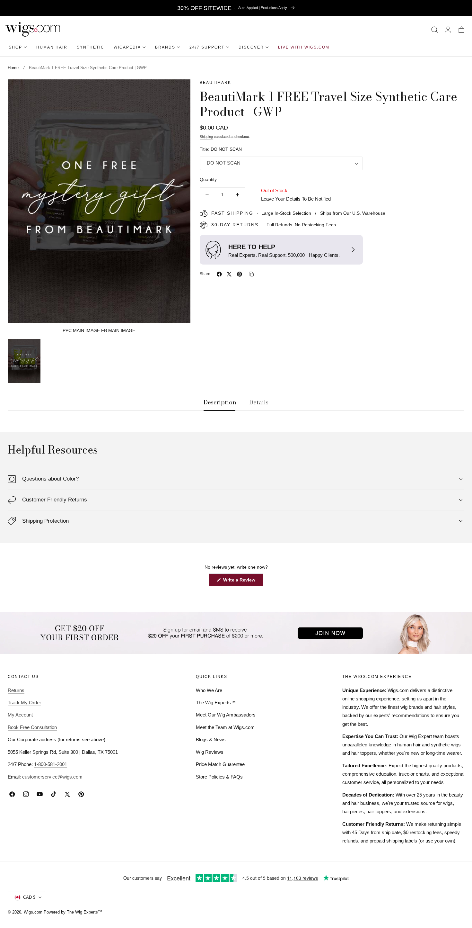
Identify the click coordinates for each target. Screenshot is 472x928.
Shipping (206, 137)
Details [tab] (258, 402)
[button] (435, 29)
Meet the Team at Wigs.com (225, 727)
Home (13, 67)
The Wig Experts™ (216, 702)
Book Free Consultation (32, 727)
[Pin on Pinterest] (239, 274)
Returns (16, 690)
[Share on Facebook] (219, 274)
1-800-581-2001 (50, 764)
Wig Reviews (209, 752)
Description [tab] (220, 402)
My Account (20, 715)
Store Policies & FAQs (219, 776)
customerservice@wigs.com (52, 776)
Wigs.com (33, 912)
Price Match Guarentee (220, 764)
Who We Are (209, 690)
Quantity (208, 179)
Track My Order (24, 702)
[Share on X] (229, 274)
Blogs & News (211, 740)
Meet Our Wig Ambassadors (226, 715)
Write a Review (240, 581)
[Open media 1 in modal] (178, 91)
